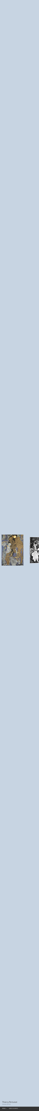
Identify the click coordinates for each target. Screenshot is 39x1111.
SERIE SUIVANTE (13, 1108)
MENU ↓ (4, 1108)
